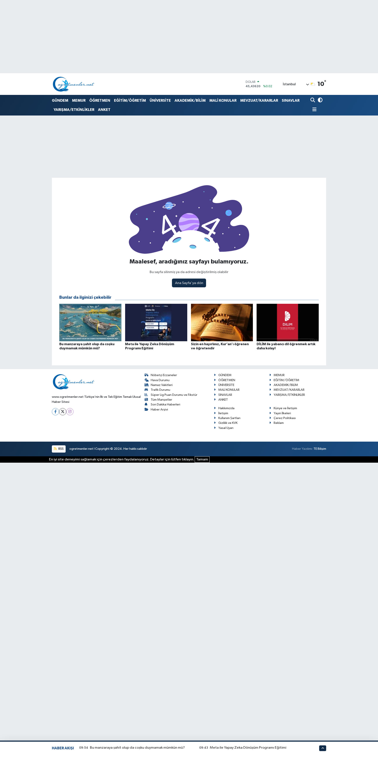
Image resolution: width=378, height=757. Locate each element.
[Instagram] (70, 411)
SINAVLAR (290, 100)
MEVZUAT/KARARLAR (259, 100)
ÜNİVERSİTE (160, 100)
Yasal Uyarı (225, 428)
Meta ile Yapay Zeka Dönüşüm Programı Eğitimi (248, 748)
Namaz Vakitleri (162, 385)
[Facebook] (55, 411)
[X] (62, 411)
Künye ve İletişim (285, 408)
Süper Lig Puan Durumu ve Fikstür (174, 394)
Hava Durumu (160, 380)
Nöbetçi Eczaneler (164, 375)
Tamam (202, 459)
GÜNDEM (60, 100)
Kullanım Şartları (229, 418)
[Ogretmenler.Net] (74, 84)
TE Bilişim (319, 448)
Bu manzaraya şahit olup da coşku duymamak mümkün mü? (137, 748)
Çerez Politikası (285, 418)
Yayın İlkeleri (282, 413)
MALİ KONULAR (222, 100)
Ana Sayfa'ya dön (189, 283)
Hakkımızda (226, 408)
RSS (61, 448)
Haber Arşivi (159, 409)
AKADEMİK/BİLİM (190, 100)
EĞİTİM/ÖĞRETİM (130, 100)
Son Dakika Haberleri (165, 404)
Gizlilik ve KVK (228, 423)
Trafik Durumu (160, 389)
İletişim (223, 413)
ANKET (104, 110)
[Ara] (313, 100)
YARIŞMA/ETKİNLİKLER (74, 110)
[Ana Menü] (313, 110)
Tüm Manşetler (161, 399)
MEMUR (79, 100)
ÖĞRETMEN (99, 100)
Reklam (279, 423)
